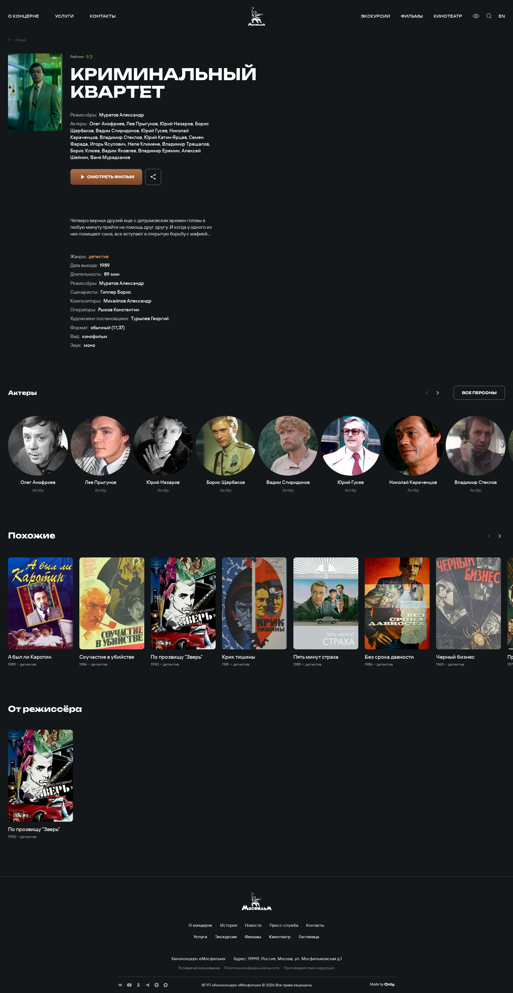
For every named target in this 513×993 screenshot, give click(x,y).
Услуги (64, 16)
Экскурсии (375, 16)
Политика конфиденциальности (251, 968)
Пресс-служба (284, 925)
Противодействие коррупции (309, 968)
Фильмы (412, 16)
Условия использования (199, 968)
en (502, 16)
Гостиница (309, 936)
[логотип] (256, 16)
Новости (253, 925)
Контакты (103, 16)
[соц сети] (120, 985)
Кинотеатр (448, 16)
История (228, 925)
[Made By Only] (382, 984)
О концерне (23, 16)
